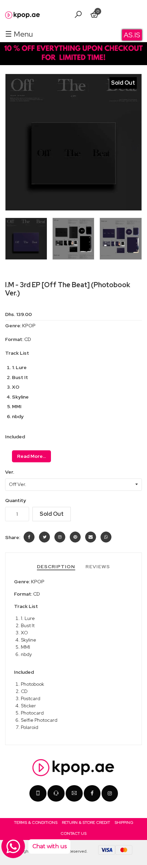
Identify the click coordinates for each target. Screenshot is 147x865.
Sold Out (52, 513)
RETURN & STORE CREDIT (86, 822)
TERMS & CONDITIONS (35, 822)
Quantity (15, 500)
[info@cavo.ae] (74, 793)
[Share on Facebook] (29, 537)
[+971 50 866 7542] (56, 793)
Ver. (9, 472)
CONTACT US (73, 833)
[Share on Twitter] (44, 537)
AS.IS (132, 35)
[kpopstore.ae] (110, 793)
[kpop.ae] (92, 793)
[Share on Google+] (59, 537)
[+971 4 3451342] (37, 793)
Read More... (31, 456)
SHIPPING (124, 822)
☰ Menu (19, 34)
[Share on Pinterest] (75, 537)
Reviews (97, 566)
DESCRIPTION (56, 566)
